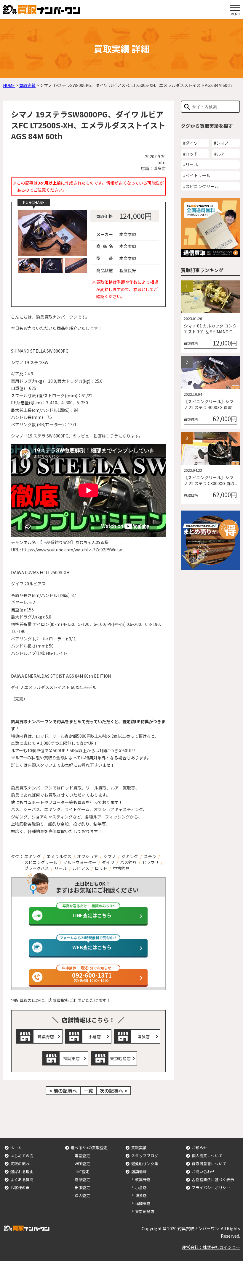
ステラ (150, 856)
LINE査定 (82, 1171)
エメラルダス (59, 856)
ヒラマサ (150, 862)
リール (61, 868)
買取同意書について (209, 1163)
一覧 (88, 1090)
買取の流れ (20, 1163)
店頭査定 (82, 1179)
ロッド (101, 868)
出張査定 (82, 1187)
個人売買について (207, 1155)
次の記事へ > (113, 1090)
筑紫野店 (45, 1036)
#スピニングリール (201, 186)
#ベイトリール (196, 175)
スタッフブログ (144, 1155)
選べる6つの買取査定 (89, 1147)
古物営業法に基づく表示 (213, 1179)
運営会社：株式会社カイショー (211, 1247)
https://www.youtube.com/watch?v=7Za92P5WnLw (72, 550)
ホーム (16, 1147)
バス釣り (128, 862)
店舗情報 (139, 1171)
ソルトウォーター (79, 862)
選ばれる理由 (21, 1171)
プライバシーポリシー (211, 1187)
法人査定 (82, 1195)
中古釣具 (121, 868)
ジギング (130, 856)
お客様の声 (20, 1187)
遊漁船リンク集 (144, 1163)
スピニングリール (40, 862)
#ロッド (190, 154)
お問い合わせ (203, 1171)
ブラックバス (36, 868)
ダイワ (108, 862)
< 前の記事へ (63, 1090)
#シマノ (221, 143)
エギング (32, 856)
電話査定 (82, 1155)
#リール (190, 164)
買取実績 (139, 1147)
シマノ (109, 856)
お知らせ (199, 1147)
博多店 (143, 1036)
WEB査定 (82, 1163)
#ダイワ (190, 143)
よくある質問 (21, 1179)
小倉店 (94, 1036)
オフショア (87, 856)
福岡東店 (71, 1058)
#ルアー (221, 154)
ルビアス (81, 868)
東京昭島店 (120, 1058)
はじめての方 (21, 1155)
